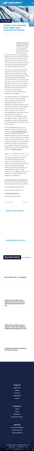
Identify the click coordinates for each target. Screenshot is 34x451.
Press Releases (5, 21)
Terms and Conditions (17, 427)
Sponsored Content (17, 417)
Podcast (17, 398)
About (17, 409)
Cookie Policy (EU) (17, 430)
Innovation (17, 393)
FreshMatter (17, 414)
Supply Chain (17, 387)
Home (4, 33)
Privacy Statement (17, 432)
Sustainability (17, 395)
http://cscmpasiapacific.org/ (19, 131)
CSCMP (10, 153)
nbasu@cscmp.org (17, 149)
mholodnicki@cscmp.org (12, 193)
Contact (17, 411)
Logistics (17, 390)
